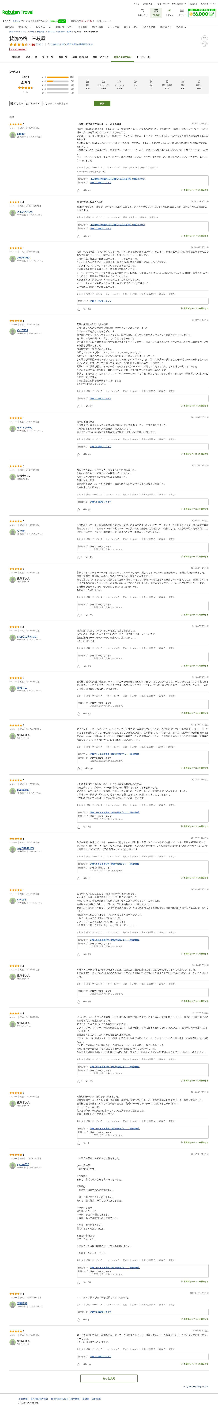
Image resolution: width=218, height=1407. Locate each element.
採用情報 (75, 1399)
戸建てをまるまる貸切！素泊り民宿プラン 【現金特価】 (115, 754)
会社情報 (23, 1399)
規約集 (85, 1399)
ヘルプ (137, 4)
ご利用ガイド (148, 4)
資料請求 (96, 1399)
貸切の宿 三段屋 (27, 38)
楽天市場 (194, 4)
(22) (122, 56)
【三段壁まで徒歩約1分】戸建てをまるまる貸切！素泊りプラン (117, 178)
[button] (41, 135)
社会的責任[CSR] (59, 1399)
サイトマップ (163, 4)
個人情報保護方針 (39, 1399)
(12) (80, 56)
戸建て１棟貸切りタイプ (100, 182)
